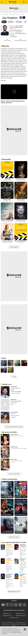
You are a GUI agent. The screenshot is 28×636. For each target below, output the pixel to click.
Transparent (13, 417)
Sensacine (12, 617)
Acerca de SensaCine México (8, 622)
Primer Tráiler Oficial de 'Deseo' (7, 514)
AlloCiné (5, 613)
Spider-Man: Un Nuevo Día (23, 545)
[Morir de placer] (20, 190)
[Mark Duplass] (5, 392)
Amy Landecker (14, 412)
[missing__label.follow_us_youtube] (3, 604)
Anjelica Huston (14, 434)
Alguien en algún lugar (7, 220)
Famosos (6, 14)
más (21, 27)
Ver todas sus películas (15, 393)
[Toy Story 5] (3, 547)
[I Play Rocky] (7, 169)
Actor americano (16, 14)
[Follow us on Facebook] (8, 604)
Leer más (3, 80)
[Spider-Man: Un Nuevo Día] (16, 547)
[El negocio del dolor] (7, 231)
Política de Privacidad (14, 624)
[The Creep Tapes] (20, 211)
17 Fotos (14, 376)
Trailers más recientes (14, 537)
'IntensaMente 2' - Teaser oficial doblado (21, 496)
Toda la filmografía (14, 247)
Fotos (4, 358)
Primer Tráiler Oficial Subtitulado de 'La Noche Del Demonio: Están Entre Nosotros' (21, 514)
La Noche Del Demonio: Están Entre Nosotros (9, 576)
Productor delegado (14, 27)
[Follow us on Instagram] (16, 604)
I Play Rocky (7, 179)
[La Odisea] (3, 561)
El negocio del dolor (7, 241)
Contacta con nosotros (20, 622)
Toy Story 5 (9, 544)
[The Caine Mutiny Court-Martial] (20, 231)
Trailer (7, 555)
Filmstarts (18, 613)
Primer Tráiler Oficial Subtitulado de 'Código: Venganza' (7, 496)
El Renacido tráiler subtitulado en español (7, 532)
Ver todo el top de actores (14, 473)
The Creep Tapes (20, 220)
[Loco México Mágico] (16, 576)
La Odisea (8, 558)
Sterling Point (7, 199)
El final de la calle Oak (23, 559)
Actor (17, 25)
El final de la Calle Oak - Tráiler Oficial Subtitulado (21, 532)
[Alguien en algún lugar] (7, 211)
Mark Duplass (14, 386)
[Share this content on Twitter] (24, 17)
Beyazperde (6, 615)
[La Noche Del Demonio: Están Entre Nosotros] (3, 576)
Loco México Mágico (23, 575)
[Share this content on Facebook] (20, 17)
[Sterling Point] (7, 190)
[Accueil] (12, 2)
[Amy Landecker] (5, 417)
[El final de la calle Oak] (16, 561)
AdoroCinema (19, 615)
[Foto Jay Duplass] (4, 363)
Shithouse (13, 413)
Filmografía (6, 159)
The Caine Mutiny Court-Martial (20, 241)
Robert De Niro (14, 447)
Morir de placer (21, 199)
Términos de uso (5, 624)
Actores (10, 14)
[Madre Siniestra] (20, 169)
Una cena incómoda (15, 415)
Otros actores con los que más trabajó (14, 426)
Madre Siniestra (21, 179)
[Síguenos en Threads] (25, 604)
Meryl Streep (14, 459)
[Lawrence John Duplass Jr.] (5, 30)
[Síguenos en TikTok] (20, 604)
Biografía (5, 46)
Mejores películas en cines (14, 591)
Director (21, 25)
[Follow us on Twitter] (12, 604)
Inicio (3, 14)
